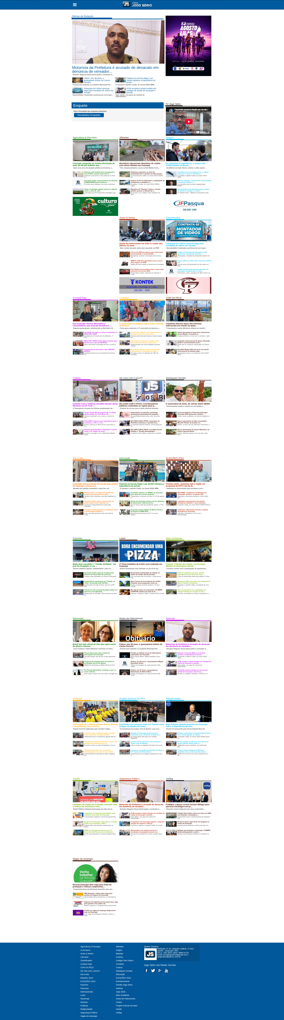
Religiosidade (173, 698)
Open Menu (74, 4)
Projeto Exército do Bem (132, 698)
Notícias (170, 618)
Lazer (122, 538)
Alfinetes (124, 137)
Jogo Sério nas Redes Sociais (160, 965)
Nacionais (78, 618)
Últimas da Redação (82, 16)
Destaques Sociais (176, 378)
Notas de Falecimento (131, 618)
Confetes (124, 297)
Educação (124, 458)
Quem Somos (151, 946)
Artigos (170, 137)
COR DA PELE (174, 297)
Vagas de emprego (83, 858)
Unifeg (169, 778)
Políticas (77, 698)
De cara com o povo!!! (131, 378)
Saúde (76, 778)
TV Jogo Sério (173, 104)
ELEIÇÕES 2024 (175, 458)
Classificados (173, 217)
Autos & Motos (127, 217)
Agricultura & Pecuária (85, 137)
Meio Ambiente (174, 538)
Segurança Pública (129, 778)
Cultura (77, 378)
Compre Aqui (80, 297)
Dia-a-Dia (78, 458)
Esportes (77, 538)
